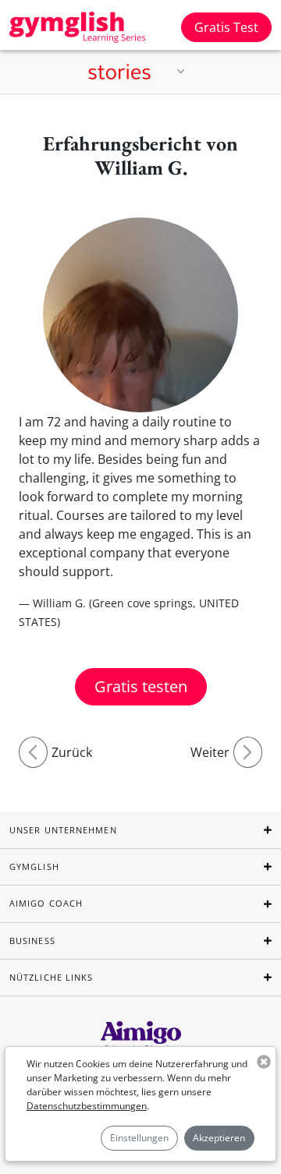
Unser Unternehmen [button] (63, 830)
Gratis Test (226, 27)
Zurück (72, 752)
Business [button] (32, 940)
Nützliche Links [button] (51, 977)
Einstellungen (139, 1137)
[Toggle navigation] (181, 71)
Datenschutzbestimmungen (87, 1105)
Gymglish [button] (34, 866)
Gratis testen (140, 686)
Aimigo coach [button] (46, 903)
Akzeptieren (219, 1137)
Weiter (209, 752)
